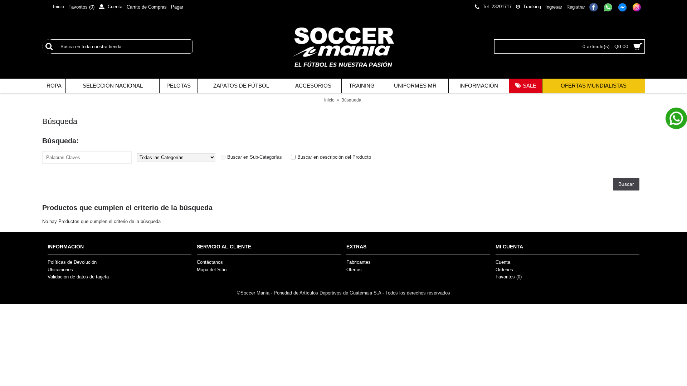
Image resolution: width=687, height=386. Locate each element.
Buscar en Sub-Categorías (254, 157)
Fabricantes (358, 262)
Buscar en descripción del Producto (334, 157)
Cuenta (503, 262)
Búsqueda (351, 100)
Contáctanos (210, 262)
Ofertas (354, 269)
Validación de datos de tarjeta (78, 276)
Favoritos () (509, 276)
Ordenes (504, 269)
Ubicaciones (60, 269)
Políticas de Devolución (72, 262)
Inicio (329, 100)
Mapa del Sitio (211, 269)
